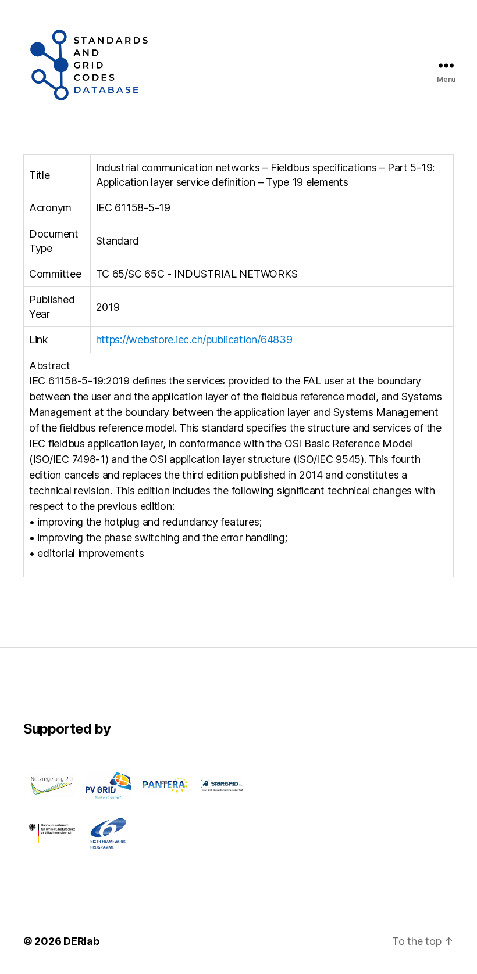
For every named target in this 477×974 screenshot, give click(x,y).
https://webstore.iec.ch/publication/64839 (194, 339)
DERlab (81, 941)
